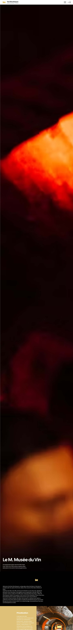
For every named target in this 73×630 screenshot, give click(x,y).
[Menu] (65, 2)
